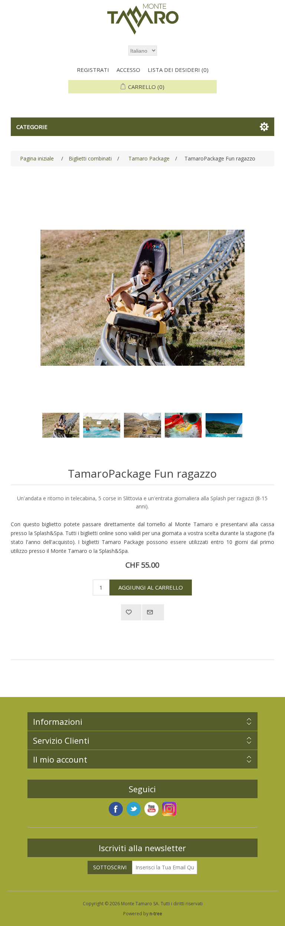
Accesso (128, 69)
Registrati (93, 69)
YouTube (151, 809)
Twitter (134, 809)
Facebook (116, 809)
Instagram (169, 809)
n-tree (156, 913)
